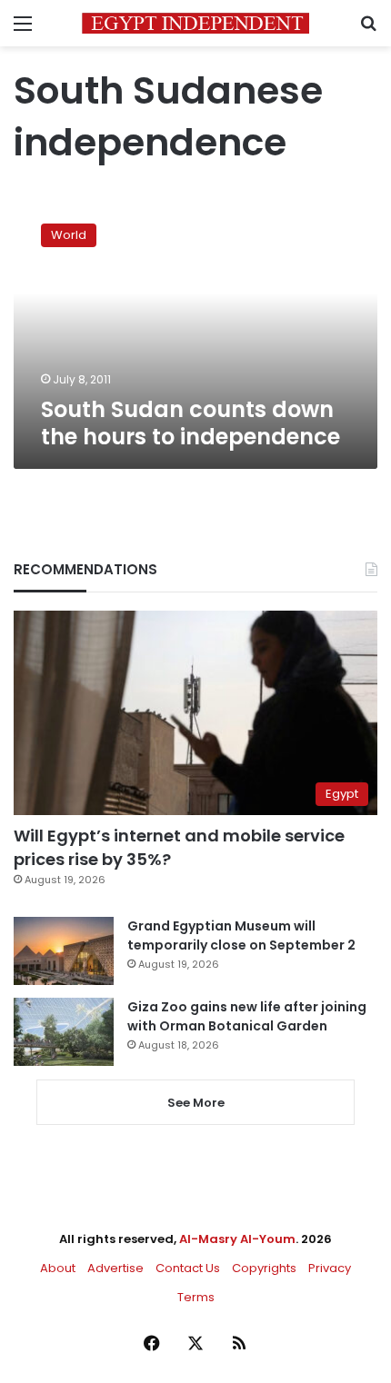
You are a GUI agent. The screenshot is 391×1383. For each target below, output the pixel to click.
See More (196, 1102)
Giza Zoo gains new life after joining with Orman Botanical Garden (246, 1016)
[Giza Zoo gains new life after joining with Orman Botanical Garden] (64, 1032)
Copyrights (264, 1268)
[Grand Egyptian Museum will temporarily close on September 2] (64, 951)
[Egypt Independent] (195, 23)
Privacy (329, 1268)
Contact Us (187, 1268)
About (57, 1268)
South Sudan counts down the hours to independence (190, 423)
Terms (196, 1297)
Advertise (115, 1268)
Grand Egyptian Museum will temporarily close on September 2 (241, 935)
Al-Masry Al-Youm (237, 1239)
